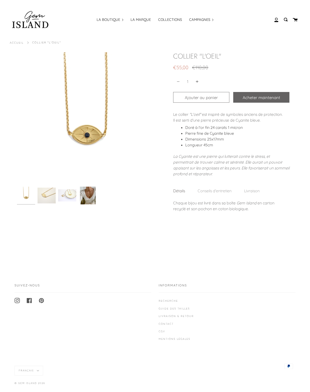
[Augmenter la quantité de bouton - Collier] (196, 81)
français (27, 370)
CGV (162, 331)
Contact (166, 323)
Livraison (252, 190)
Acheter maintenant (261, 97)
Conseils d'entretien (215, 190)
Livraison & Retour (176, 316)
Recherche (168, 300)
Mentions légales (174, 339)
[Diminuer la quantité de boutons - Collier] (179, 81)
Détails (179, 190)
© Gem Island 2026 (30, 383)
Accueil (17, 42)
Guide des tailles (174, 308)
